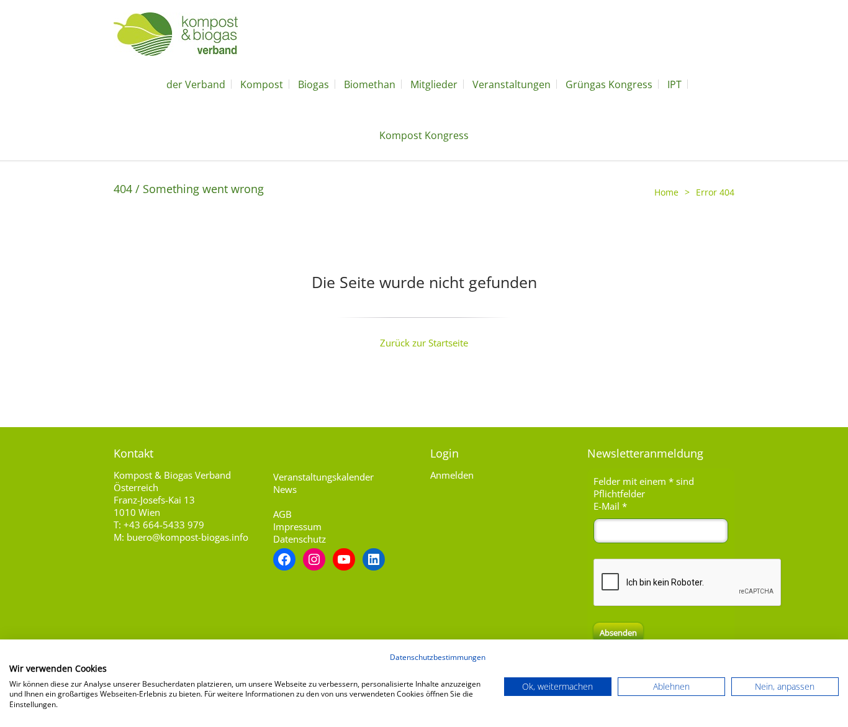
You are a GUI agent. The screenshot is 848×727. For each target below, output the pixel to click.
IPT (674, 84)
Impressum (297, 526)
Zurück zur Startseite (424, 342)
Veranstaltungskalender (323, 477)
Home (666, 192)
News (285, 489)
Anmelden (452, 475)
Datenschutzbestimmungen (437, 657)
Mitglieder (434, 84)
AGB (282, 514)
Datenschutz (299, 539)
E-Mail (610, 506)
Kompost (261, 84)
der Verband (195, 84)
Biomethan (369, 84)
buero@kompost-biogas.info (187, 537)
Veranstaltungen (511, 84)
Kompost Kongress (424, 135)
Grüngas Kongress (609, 84)
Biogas (313, 84)
